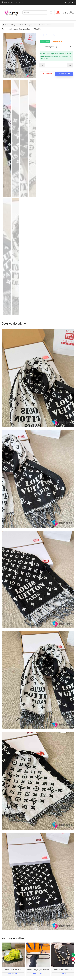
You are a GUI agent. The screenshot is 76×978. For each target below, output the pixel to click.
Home (7, 25)
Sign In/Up (65, 13)
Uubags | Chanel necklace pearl (63, 969)
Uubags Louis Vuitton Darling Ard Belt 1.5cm (38, 970)
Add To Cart (65, 74)
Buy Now (48, 74)
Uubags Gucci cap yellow (13, 969)
